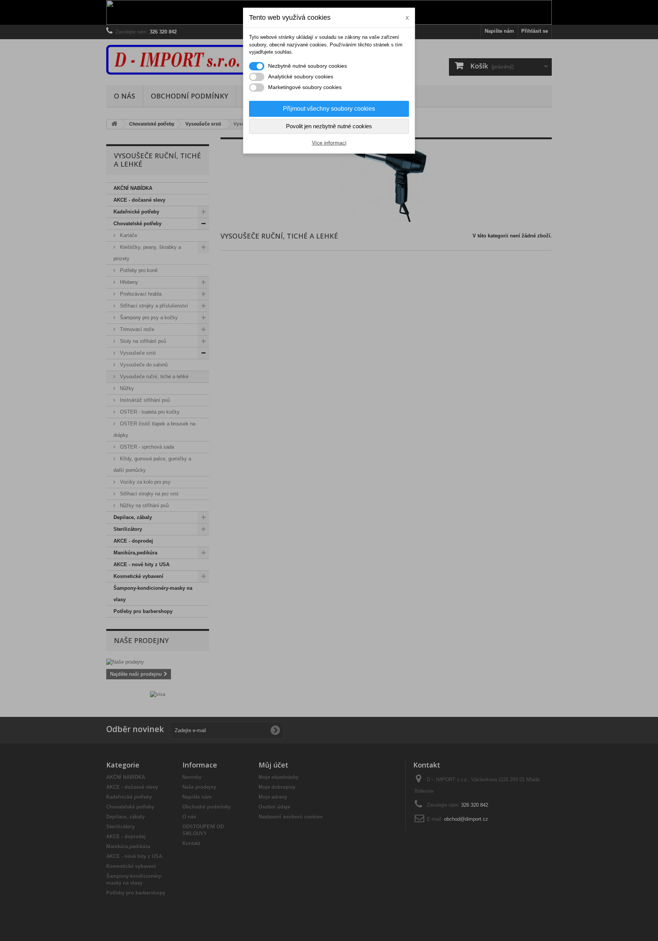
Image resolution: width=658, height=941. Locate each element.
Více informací (329, 143)
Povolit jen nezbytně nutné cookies (329, 126)
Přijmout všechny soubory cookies (329, 108)
